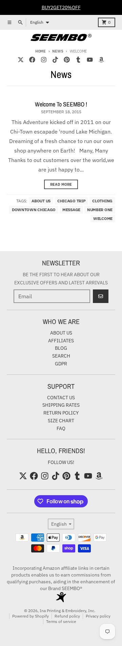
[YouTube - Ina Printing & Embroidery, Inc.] (89, 59)
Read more (61, 184)
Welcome (103, 218)
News (57, 51)
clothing (102, 200)
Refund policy (67, 616)
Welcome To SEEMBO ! (61, 104)
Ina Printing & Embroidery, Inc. (67, 610)
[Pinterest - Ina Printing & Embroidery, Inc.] (66, 59)
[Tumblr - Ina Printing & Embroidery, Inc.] (78, 59)
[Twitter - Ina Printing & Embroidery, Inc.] (20, 59)
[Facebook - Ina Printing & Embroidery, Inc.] (32, 59)
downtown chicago (34, 209)
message (71, 209)
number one (100, 209)
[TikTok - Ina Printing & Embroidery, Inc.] (55, 59)
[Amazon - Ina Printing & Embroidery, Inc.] (101, 59)
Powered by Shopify (30, 616)
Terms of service (61, 621)
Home (40, 51)
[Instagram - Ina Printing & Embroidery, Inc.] (43, 59)
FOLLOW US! (61, 462)
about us (41, 200)
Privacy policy (98, 616)
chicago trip (71, 200)
